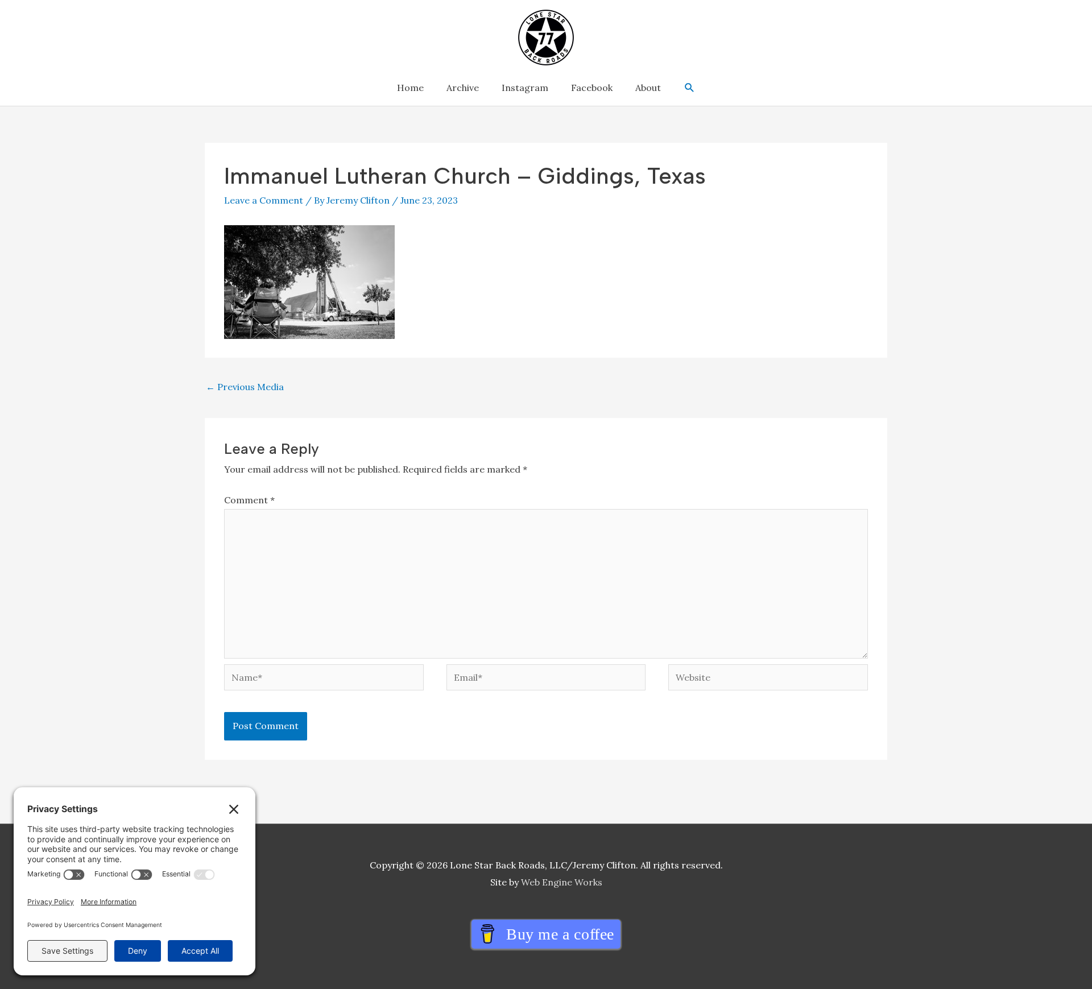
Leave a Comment (263, 200)
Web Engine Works (561, 882)
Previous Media (245, 386)
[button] (690, 88)
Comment (249, 500)
